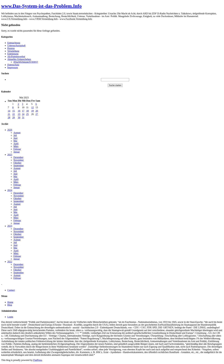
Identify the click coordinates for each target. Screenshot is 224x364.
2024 (9, 190)
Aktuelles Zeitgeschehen (19, 59)
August (16, 132)
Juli (15, 135)
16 (19, 110)
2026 (9, 130)
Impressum (12, 67)
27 (37, 114)
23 (19, 114)
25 (27, 114)
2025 (9, 154)
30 (19, 117)
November (18, 160)
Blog (9, 305)
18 (27, 110)
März (15, 146)
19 (32, 110)
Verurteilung (13, 51)
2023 (9, 226)
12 (32, 107)
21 (9, 114)
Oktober (17, 162)
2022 (9, 261)
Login (10, 317)
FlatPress (37, 360)
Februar (17, 149)
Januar (16, 152)
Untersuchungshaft (16, 45)
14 (9, 110)
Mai (15, 141)
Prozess (11, 48)
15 (13, 110)
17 (23, 110)
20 (37, 110)
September (18, 165)
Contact (11, 290)
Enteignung (12, 53)
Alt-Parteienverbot (16, 56)
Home (10, 302)
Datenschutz (13, 64)
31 (23, 117)
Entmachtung (13, 42)
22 (13, 114)
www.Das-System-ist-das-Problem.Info (41, 6)
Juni (15, 138)
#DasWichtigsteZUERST (25, 62)
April (15, 143)
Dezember (18, 157)
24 (23, 114)
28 (9, 117)
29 (13, 117)
